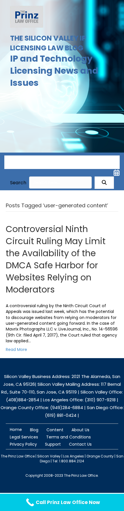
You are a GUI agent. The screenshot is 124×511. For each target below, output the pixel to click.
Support (53, 444)
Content (54, 430)
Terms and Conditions (68, 437)
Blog (34, 430)
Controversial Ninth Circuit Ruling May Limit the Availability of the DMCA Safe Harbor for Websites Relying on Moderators (56, 259)
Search (18, 182)
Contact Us (80, 444)
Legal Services (24, 437)
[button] (104, 182)
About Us (80, 430)
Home (16, 429)
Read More (16, 349)
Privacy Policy (23, 444)
